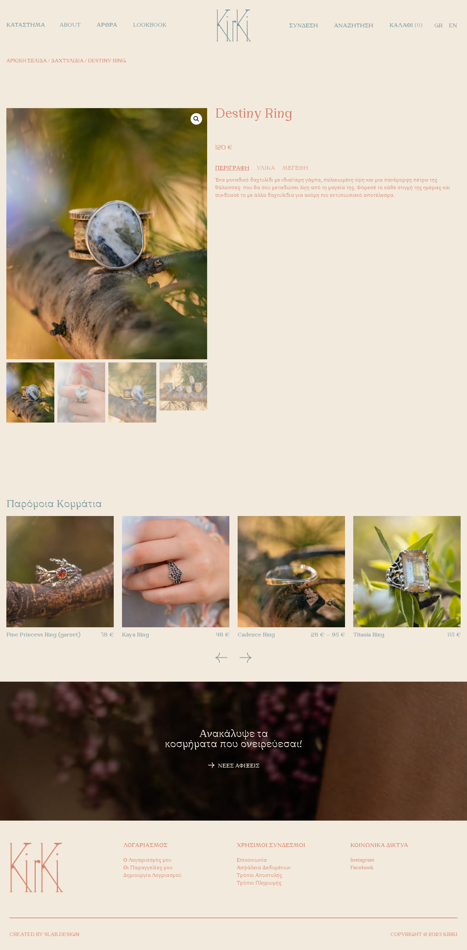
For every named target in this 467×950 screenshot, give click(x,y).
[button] (196, 119)
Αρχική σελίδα (26, 61)
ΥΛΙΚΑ (265, 168)
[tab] (234, 168)
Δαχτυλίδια (67, 61)
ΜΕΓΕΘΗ (295, 168)
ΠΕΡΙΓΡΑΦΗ (232, 168)
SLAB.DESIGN (61, 934)
